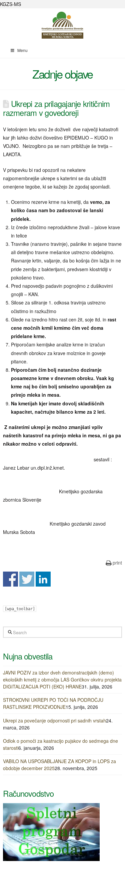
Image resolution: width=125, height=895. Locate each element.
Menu (22, 50)
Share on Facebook (10, 579)
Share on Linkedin (43, 579)
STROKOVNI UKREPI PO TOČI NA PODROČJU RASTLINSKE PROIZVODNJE (53, 703)
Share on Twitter (26, 579)
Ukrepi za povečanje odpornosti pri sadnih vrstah (54, 720)
